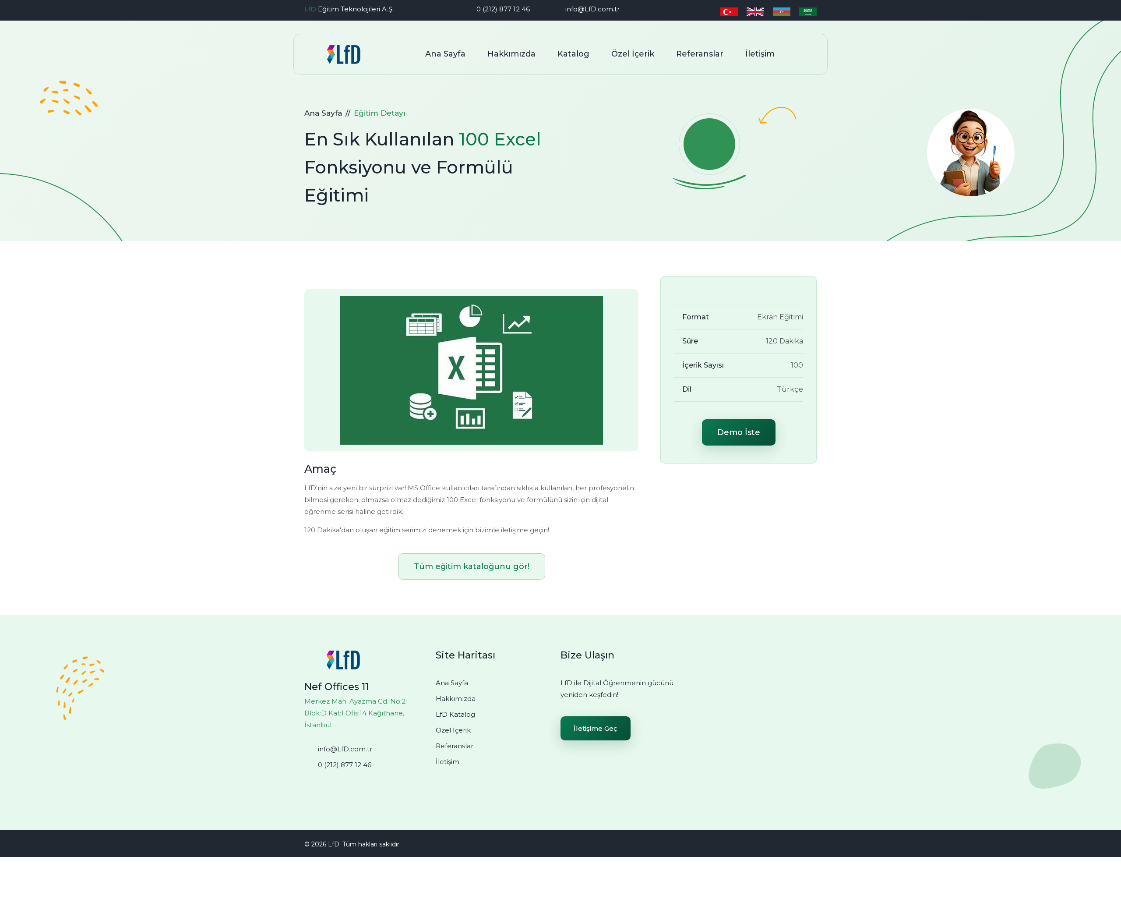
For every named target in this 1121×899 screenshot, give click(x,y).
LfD (310, 9)
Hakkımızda (511, 54)
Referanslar (699, 54)
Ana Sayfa (445, 54)
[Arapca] (808, 11)
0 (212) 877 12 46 (503, 9)
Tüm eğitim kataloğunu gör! (471, 566)
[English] (755, 11)
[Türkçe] (729, 11)
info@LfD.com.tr (592, 9)
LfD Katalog (455, 714)
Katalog (573, 54)
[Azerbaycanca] (781, 11)
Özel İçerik (632, 54)
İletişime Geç (595, 728)
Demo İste (738, 432)
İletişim (760, 54)
